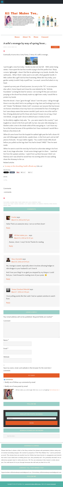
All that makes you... (31, 19)
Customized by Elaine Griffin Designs (33, 484)
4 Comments (55, 47)
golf (25, 203)
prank (50, 203)
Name (6, 340)
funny (19, 202)
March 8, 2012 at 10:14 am (20, 262)
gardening (21, 203)
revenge (55, 203)
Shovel (5, 205)
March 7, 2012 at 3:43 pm (20, 292)
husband (33, 203)
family (16, 202)
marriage (41, 203)
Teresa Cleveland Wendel (20, 289)
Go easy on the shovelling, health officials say (20, 166)
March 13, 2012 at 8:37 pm (20, 220)
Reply (8, 228)
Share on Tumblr (12, 172)
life (37, 203)
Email (5, 348)
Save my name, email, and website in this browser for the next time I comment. (27, 369)
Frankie (13, 217)
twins (39, 202)
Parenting (46, 203)
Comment (6, 321)
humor (23, 202)
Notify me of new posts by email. (16, 386)
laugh (30, 202)
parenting (34, 202)
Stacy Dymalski (16, 259)
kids (27, 202)
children (12, 202)
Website (6, 357)
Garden (16, 203)
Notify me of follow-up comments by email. (20, 382)
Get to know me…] (54, 390)
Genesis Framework (51, 484)
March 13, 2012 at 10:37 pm (23, 238)
